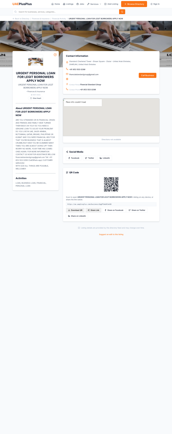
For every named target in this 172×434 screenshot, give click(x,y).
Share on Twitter (138, 210)
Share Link (95, 210)
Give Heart (37, 98)
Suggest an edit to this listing (111, 234)
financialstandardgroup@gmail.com (83, 74)
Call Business (147, 75)
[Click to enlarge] (111, 184)
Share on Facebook (115, 210)
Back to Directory (22, 19)
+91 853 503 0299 (77, 69)
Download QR (76, 210)
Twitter (91, 158)
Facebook (75, 158)
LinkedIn (106, 158)
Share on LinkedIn (78, 216)
